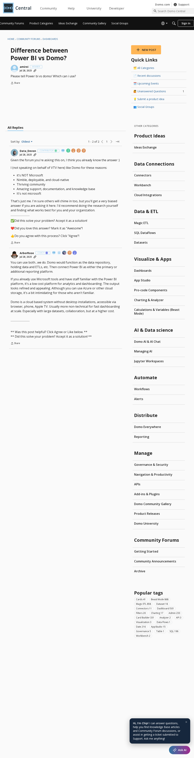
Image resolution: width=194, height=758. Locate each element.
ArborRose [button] (27, 253)
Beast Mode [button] (159, 599)
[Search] (174, 23)
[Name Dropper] (63, 151)
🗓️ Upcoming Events (146, 83)
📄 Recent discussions (147, 75)
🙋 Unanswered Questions (158, 91)
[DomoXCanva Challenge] (59, 253)
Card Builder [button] (145, 617)
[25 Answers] (79, 151)
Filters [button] (141, 613)
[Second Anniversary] (73, 151)
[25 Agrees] (69, 253)
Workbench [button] (143, 635)
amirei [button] (24, 67)
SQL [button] (174, 631)
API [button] (178, 617)
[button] (14, 68)
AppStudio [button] (158, 626)
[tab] (15, 127)
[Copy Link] (35, 70)
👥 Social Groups (143, 107)
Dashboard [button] (165, 608)
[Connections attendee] (64, 253)
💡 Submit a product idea (148, 99)
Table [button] (160, 631)
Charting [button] (157, 613)
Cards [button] (141, 599)
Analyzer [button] (165, 617)
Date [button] (141, 626)
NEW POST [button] (149, 50)
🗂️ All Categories (143, 68)
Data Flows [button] (163, 622)
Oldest (26, 142)
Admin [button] (174, 613)
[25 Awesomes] (84, 151)
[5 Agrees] (68, 151)
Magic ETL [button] (143, 604)
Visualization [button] (143, 622)
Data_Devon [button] (28, 151)
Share (15, 83)
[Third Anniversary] (75, 253)
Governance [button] (143, 631)
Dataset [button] (162, 604)
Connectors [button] (144, 608)
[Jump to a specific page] (117, 142)
